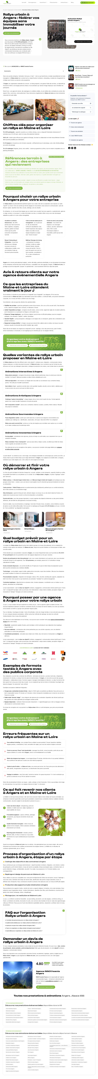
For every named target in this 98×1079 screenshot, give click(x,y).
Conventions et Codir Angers (13, 1015)
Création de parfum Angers (13, 1062)
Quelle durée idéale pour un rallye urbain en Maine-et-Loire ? (24, 922)
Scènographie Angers (77, 1010)
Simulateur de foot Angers (34, 1036)
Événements (53, 2)
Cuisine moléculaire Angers (56, 1038)
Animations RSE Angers (12, 1066)
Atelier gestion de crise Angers (35, 1064)
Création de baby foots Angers (57, 1066)
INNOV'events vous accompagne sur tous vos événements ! (85, 86)
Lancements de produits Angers (58, 1008)
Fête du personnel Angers (34, 1013)
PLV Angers (30, 1052)
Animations (64, 2)
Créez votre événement (12, 33)
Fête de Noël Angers (33, 1015)
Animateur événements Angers (57, 1048)
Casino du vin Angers (11, 1057)
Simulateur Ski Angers (55, 1057)
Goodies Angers (76, 1064)
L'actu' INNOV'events (75, 135)
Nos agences (32, 2)
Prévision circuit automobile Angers (58, 1059)
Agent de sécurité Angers (12, 1071)
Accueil (24, 2)
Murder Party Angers (33, 1047)
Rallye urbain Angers (77, 1041)
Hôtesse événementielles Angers (14, 1036)
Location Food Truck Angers (78, 1047)
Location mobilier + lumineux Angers (36, 1038)
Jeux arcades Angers (33, 1069)
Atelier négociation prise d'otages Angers (36, 1067)
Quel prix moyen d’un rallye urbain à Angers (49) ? (20, 925)
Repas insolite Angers (33, 1043)
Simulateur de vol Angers (78, 1045)
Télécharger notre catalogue (17, 345)
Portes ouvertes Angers (56, 1010)
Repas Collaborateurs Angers (13, 1013)
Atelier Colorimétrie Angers (13, 1047)
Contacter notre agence (38, 345)
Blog (72, 2)
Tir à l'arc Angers (10, 1068)
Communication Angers (55, 1017)
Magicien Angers (10, 1043)
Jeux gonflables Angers (12, 1049)
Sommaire (34, 71)
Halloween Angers (54, 1041)
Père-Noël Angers (54, 1053)
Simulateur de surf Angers (78, 1052)
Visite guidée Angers (77, 1038)
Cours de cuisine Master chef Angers (15, 1041)
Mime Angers (31, 1057)
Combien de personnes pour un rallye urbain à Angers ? (22, 920)
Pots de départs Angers (56, 1022)
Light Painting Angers (33, 1045)
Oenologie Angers (32, 1055)
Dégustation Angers (55, 1064)
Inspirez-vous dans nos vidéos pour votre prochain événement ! (84, 68)
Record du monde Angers (78, 1049)
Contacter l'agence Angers (46, 987)
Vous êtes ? (43, 2)
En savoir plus (7, 532)
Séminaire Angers (10, 1010)
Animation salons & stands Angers (58, 1019)
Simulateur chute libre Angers (57, 1055)
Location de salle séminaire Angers (80, 1019)
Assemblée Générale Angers (13, 1022)
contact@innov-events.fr (52, 981)
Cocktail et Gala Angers (34, 1017)
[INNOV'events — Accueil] (7, 2)
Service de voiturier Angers (12, 1052)
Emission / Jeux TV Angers (34, 1059)
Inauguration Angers (33, 1022)
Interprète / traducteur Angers (79, 1062)
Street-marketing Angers (56, 1013)
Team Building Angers (11, 1008)
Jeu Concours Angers (33, 1049)
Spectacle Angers (32, 1010)
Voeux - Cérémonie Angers (34, 1008)
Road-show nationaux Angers (79, 1008)
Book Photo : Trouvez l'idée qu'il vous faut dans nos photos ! (84, 77)
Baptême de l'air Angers (56, 1062)
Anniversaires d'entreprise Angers (14, 1017)
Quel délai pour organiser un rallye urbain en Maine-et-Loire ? (24, 930)
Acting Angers (9, 1064)
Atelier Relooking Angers (12, 1059)
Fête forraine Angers (33, 1062)
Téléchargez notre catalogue (83, 41)
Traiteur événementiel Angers (57, 1015)
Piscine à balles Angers (77, 1043)
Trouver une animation (76, 131)
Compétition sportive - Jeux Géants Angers (59, 1046)
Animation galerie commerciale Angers (37, 1019)
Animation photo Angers (56, 1050)
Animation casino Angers (78, 1059)
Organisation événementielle (15, 9)
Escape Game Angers (11, 1038)
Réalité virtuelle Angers (55, 1036)
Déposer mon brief (88, 2)
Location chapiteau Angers (12, 1045)
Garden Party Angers (11, 1019)
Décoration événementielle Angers (80, 1013)
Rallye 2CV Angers (76, 1055)
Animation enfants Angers (78, 1036)
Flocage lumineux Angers (34, 1041)
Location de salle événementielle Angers (82, 1017)
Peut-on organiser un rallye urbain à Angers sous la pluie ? (23, 928)
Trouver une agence (75, 122)
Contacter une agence (76, 140)
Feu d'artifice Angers (55, 1043)
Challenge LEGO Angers (77, 1057)
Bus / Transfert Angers (77, 1066)
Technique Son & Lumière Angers (80, 1015)
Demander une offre (81, 103)
